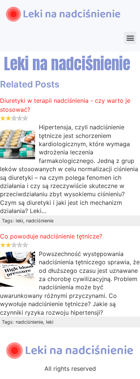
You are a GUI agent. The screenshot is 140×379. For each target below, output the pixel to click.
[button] (130, 38)
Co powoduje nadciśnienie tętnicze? (51, 236)
